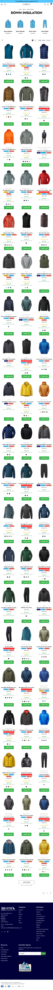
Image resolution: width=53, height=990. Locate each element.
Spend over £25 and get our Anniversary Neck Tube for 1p (26, 1)
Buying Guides (4, 958)
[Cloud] (25, 287)
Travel (20, 916)
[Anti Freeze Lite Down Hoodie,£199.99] (44, 346)
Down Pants (44, 31)
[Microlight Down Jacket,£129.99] (26, 511)
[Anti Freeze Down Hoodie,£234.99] (44, 389)
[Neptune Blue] (44, 369)
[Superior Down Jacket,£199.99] (26, 136)
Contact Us (38, 914)
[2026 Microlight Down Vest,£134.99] (44, 261)
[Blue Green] (10, 74)
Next (50, 1)
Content (20, 923)
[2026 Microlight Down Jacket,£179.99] (44, 431)
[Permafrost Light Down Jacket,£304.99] (9, 471)
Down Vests (32, 31)
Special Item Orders (40, 931)
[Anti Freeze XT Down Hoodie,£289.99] (44, 634)
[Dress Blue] (8, 326)
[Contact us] (45, 4)
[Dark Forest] (26, 577)
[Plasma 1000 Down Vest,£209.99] (9, 51)
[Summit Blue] (11, 536)
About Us (38, 912)
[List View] (35, 40)
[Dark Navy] (26, 200)
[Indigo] (9, 454)
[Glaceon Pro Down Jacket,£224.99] (9, 847)
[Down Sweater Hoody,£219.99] (26, 634)
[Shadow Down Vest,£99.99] (44, 94)
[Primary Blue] (6, 204)
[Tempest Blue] (26, 415)
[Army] (11, 697)
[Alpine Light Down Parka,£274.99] (26, 554)
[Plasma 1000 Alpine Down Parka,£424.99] (26, 177)
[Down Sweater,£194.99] (9, 511)
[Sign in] (48, 4)
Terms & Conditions (40, 935)
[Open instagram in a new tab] (5, 932)
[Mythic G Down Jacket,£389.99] (26, 261)
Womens (20, 914)
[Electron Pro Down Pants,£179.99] (44, 471)
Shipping (38, 925)
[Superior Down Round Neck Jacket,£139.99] (26, 94)
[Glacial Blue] (29, 659)
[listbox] (44, 40)
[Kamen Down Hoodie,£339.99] (44, 717)
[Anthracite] (5, 870)
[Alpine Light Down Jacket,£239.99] (9, 431)
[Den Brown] (46, 245)
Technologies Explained (6, 956)
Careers (38, 938)
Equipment (21, 910)
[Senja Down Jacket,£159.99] (44, 803)
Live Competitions (40, 918)
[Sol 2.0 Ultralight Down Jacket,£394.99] (9, 304)
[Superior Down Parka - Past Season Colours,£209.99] (44, 177)
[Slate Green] (45, 701)
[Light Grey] (10, 204)
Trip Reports (3, 954)
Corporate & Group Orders (42, 929)
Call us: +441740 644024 (7, 924)
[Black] (6, 74)
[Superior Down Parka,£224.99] (9, 220)
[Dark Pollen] (28, 415)
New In (20, 918)
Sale (19, 920)
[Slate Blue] (28, 577)
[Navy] (45, 74)
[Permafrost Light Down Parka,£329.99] (9, 595)
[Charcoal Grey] (8, 204)
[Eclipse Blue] (47, 412)
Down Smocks (20, 31)
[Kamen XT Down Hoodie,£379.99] (44, 847)
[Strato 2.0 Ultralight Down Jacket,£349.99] (9, 94)
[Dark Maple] (44, 657)
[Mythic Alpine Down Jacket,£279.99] (26, 389)
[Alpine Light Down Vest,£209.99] (26, 220)
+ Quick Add (8, 81)
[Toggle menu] (1, 4)
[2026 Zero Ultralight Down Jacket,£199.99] (44, 136)
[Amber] (41, 412)
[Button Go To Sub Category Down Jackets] (8, 24)
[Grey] (29, 161)
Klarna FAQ (38, 923)
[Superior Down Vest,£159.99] (44, 51)
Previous (2, 1)
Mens (20, 912)
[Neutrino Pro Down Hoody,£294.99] (26, 847)
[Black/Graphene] (23, 870)
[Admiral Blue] (43, 701)
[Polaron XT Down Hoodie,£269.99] (26, 803)
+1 (12, 245)
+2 (30, 701)
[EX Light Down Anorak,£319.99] (9, 177)
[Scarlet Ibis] (6, 117)
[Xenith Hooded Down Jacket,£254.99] (26, 304)
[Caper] (42, 369)
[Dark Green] (27, 119)
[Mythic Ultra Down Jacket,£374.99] (9, 760)
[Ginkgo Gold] (45, 871)
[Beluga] (25, 373)
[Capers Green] (10, 117)
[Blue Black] (27, 495)
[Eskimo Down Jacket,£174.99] (26, 760)
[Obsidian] (44, 784)
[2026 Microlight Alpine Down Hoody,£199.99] (44, 595)
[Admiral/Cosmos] (44, 831)
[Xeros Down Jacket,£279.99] (9, 803)
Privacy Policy (39, 933)
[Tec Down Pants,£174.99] (9, 634)
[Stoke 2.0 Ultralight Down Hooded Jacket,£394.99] (9, 136)
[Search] (5, 4)
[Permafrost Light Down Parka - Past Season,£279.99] (26, 471)
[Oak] (7, 697)
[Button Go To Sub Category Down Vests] (32, 24)
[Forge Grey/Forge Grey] (9, 536)
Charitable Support (40, 920)
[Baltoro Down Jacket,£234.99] (44, 675)
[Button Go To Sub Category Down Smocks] (20, 24)
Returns (38, 927)
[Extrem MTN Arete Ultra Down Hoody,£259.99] (9, 717)
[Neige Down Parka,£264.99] (9, 554)
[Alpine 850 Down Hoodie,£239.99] (44, 554)
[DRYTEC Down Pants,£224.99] (26, 595)
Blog (37, 940)
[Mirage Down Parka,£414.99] (44, 511)
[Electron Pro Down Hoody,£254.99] (26, 717)
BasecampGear (4, 960)
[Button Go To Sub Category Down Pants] (45, 24)
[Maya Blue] (8, 287)
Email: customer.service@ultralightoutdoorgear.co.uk (11, 927)
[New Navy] (44, 245)
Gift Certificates (39, 910)
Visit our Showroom (40, 916)
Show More (26, 882)
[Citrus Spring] (43, 579)
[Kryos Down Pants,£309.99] (44, 760)
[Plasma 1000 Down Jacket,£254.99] (26, 51)
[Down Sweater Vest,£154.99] (44, 220)
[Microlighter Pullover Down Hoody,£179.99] (9, 389)
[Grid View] (32, 40)
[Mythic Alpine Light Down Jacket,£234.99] (9, 261)
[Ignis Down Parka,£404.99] (44, 304)
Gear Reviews (4, 952)
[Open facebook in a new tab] (2, 932)
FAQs (2, 947)
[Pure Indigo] (45, 536)
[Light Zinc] (6, 287)
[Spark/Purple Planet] (9, 744)
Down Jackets (8, 31)
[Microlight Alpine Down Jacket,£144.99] (26, 675)
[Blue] (8, 74)
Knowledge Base (4, 950)
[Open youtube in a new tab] (8, 932)
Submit (43, 953)
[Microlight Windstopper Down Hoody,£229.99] (9, 675)
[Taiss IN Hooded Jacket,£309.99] (26, 431)
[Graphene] (26, 701)
